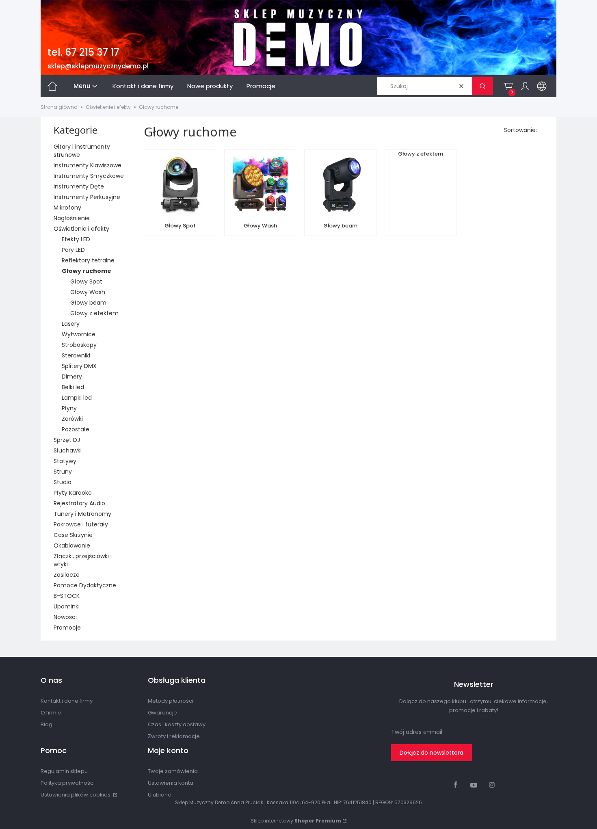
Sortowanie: (520, 130)
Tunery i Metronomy (82, 514)
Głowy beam (88, 303)
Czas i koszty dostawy (176, 724)
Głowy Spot (86, 281)
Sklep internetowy (296, 820)
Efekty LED (76, 239)
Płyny (69, 408)
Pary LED (73, 250)
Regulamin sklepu (64, 771)
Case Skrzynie (73, 535)
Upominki (67, 606)
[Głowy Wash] (260, 186)
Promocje (67, 627)
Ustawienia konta (170, 783)
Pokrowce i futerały (81, 524)
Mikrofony (67, 207)
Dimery (72, 376)
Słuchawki (68, 450)
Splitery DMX (79, 366)
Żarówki (72, 419)
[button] (482, 86)
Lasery (71, 324)
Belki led (73, 387)
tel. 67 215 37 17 (83, 52)
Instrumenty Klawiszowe (87, 165)
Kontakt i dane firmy (67, 701)
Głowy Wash (87, 292)
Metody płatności (170, 701)
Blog (46, 724)
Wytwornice (78, 334)
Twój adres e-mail (416, 732)
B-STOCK (67, 596)
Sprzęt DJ (67, 440)
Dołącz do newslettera (431, 753)
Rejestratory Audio (79, 503)
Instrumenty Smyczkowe (89, 176)
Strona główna (59, 107)
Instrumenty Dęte (79, 186)
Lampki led (77, 398)
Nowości (65, 617)
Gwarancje (162, 712)
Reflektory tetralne (88, 260)
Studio (62, 482)
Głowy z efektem (94, 313)
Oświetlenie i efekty (108, 107)
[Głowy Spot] (180, 186)
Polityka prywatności (68, 783)
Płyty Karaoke (73, 493)
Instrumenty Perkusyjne (87, 197)
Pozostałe (75, 429)
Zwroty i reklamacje (174, 736)
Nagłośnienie (72, 218)
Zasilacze (67, 575)
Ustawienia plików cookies (76, 795)
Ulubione (159, 795)
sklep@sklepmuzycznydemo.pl (98, 66)
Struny (63, 472)
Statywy (65, 461)
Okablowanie (72, 545)
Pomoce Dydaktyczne (85, 585)
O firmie (51, 712)
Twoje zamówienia (173, 771)
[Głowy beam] (340, 186)
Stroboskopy (79, 345)
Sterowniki (76, 355)
